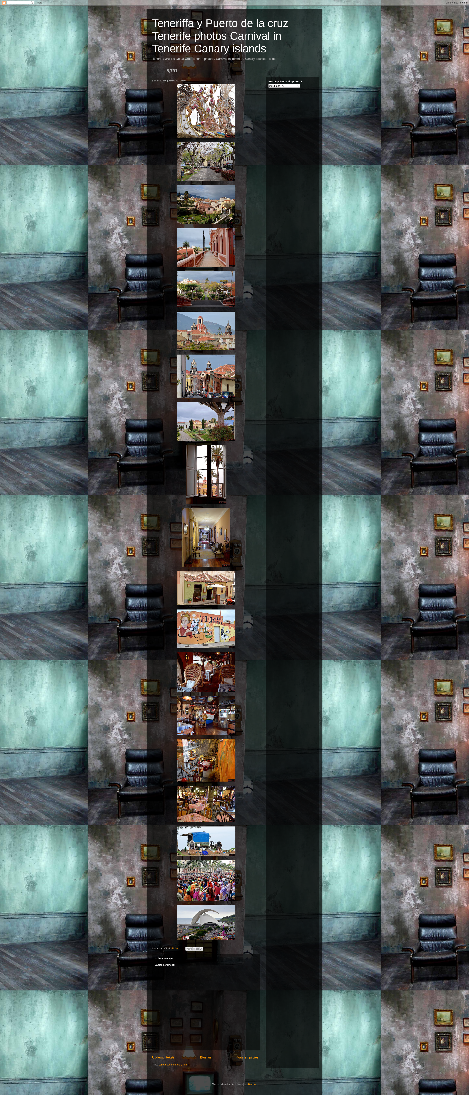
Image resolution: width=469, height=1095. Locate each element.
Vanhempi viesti (248, 1057)
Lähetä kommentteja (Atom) (173, 1064)
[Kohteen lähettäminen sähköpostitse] (187, 949)
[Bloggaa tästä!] (191, 949)
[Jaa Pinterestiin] (201, 949)
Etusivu (205, 1057)
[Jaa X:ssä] (194, 949)
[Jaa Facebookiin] (198, 949)
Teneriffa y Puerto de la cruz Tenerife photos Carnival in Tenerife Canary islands (220, 36)
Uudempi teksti (163, 1057)
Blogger (252, 1084)
